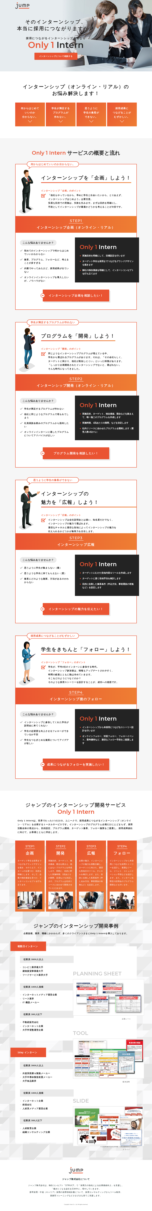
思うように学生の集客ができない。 (91, 112)
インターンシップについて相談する (56, 56)
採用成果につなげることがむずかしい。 (122, 112)
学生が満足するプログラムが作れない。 (61, 112)
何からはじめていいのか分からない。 (30, 112)
